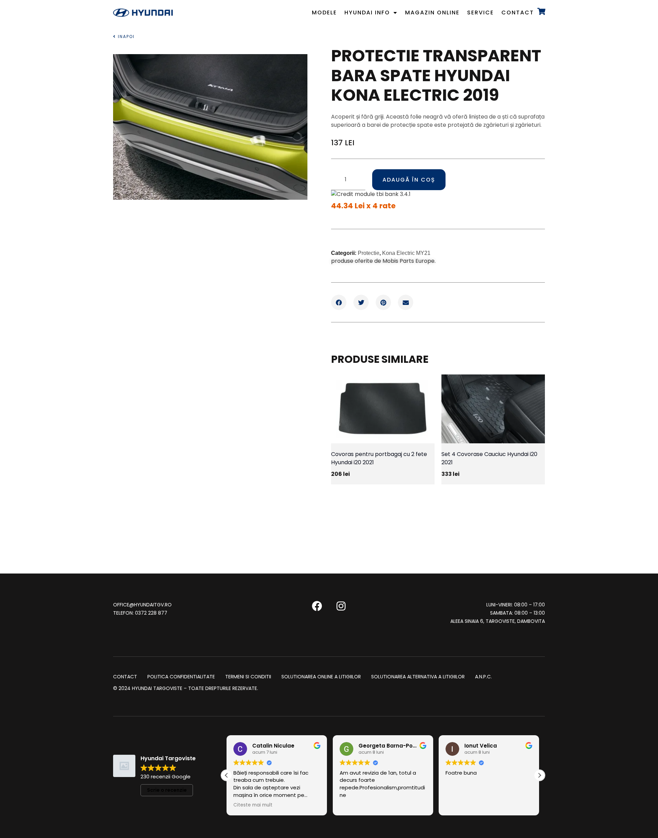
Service (480, 12)
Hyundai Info (367, 12)
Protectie (368, 253)
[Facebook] (317, 606)
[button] (338, 302)
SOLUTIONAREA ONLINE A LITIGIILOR (321, 677)
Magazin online (432, 12)
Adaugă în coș (408, 180)
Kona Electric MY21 (406, 253)
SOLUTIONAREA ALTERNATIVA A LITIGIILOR (418, 677)
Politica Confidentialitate (181, 677)
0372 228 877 (151, 612)
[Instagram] (341, 606)
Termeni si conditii (248, 677)
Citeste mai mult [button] (252, 805)
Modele (324, 12)
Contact (517, 12)
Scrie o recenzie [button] (167, 790)
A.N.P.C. (483, 677)
